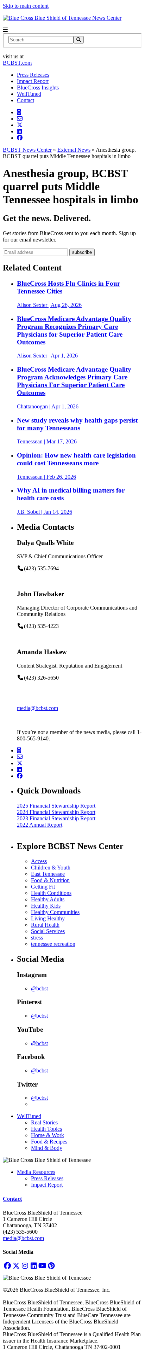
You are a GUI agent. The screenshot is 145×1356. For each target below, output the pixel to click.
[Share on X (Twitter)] (20, 125)
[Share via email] (20, 119)
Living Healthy (48, 918)
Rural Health (45, 925)
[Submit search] (79, 39)
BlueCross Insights (38, 88)
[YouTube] (42, 1266)
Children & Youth (50, 868)
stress (37, 938)
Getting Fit (43, 887)
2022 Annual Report (39, 825)
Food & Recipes (49, 1142)
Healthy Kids (46, 906)
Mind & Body (46, 1148)
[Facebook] (7, 1266)
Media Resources (36, 1172)
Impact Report (33, 81)
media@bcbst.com (37, 708)
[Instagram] (24, 1266)
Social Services (48, 931)
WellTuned (29, 94)
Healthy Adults (47, 899)
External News (73, 150)
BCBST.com (17, 63)
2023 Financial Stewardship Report (56, 818)
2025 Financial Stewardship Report (56, 806)
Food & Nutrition (50, 880)
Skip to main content (26, 6)
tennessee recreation (53, 944)
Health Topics (46, 1129)
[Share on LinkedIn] (19, 131)
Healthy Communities (55, 912)
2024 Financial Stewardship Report (56, 812)
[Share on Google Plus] (19, 112)
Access (39, 861)
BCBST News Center (27, 150)
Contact (25, 100)
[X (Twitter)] (16, 1266)
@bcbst (39, 988)
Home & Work (47, 1135)
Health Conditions (51, 893)
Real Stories (44, 1122)
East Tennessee (48, 874)
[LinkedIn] (33, 1266)
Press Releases (33, 75)
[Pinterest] (51, 1266)
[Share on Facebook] (20, 138)
